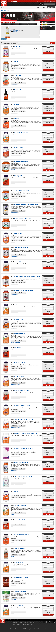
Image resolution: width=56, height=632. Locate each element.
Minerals (12, 514)
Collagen (18, 384)
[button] (28, 39)
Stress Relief (13, 155)
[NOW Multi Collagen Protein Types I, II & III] (6, 438)
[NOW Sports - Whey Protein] (6, 165)
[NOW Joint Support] (6, 351)
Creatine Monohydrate (14, 256)
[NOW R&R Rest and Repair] (6, 51)
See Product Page (6, 53)
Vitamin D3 (12, 98)
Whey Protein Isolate (14, 226)
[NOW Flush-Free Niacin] (6, 523)
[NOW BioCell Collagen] (6, 380)
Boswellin (12, 342)
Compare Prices (14, 52)
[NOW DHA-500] (6, 122)
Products (43, 7)
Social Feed (46, 1)
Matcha (12, 198)
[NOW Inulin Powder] (6, 566)
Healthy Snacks (13, 570)
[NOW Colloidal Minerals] (6, 552)
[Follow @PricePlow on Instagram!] (40, 4)
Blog (41, 1)
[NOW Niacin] (6, 494)
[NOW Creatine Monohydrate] (6, 251)
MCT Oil (12, 70)
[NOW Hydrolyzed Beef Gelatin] (6, 395)
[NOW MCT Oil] (6, 64)
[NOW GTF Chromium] (6, 609)
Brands (29, 4)
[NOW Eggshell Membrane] (6, 366)
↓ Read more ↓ (4, 39)
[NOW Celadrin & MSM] (6, 323)
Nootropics (12, 242)
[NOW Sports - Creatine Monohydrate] (6, 295)
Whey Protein (13, 169)
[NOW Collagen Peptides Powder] (6, 409)
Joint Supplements (13, 328)
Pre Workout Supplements (14, 212)
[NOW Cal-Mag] (6, 107)
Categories (34, 4)
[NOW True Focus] (6, 265)
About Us (20, 622)
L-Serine (12, 312)
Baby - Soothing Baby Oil (14, 30)
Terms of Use (32, 622)
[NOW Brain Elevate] (6, 236)
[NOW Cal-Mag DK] (6, 79)
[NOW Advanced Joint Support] (6, 466)
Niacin (12, 526)
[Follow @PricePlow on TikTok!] (52, 622)
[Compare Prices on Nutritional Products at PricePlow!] (2, 621)
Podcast (38, 1)
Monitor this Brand (50, 7)
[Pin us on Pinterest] (47, 622)
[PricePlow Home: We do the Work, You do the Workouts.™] (4, 3)
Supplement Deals (52, 1)
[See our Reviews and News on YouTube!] (54, 622)
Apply (52, 43)
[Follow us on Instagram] (49, 622)
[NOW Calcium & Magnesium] (6, 137)
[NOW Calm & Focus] (6, 150)
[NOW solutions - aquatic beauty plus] (6, 481)
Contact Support (15, 622)
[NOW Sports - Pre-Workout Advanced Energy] (6, 209)
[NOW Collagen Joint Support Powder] (6, 423)
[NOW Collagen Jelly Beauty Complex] (6, 452)
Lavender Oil (15, 31)
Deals (14, 624)
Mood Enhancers (18, 155)
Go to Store (6, 55)
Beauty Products (17, 484)
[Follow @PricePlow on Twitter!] (44, 622)
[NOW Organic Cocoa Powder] (6, 581)
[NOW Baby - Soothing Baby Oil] (7, 30)
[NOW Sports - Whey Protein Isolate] (6, 223)
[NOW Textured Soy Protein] (6, 595)
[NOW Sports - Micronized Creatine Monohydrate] (6, 280)
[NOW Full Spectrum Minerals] (6, 509)
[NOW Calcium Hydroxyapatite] (6, 538)
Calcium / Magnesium (14, 84)
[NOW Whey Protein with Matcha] (6, 194)
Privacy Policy (26, 622)
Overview (37, 7)
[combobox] (34, 43)
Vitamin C (12, 484)
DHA (12, 127)
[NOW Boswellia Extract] (6, 337)
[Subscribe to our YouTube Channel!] (42, 4)
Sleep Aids (12, 54)
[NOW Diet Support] (6, 179)
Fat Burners (12, 183)
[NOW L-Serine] (6, 308)
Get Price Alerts (22, 52)
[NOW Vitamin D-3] (6, 93)
